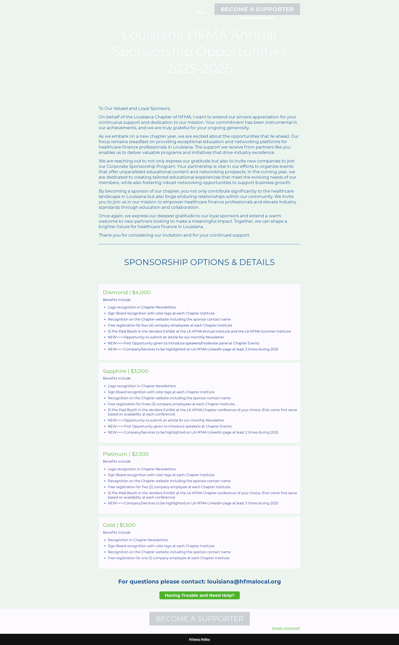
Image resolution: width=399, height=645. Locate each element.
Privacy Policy (199, 639)
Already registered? (286, 628)
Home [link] (201, 13)
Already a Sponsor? (257, 18)
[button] (201, 292)
